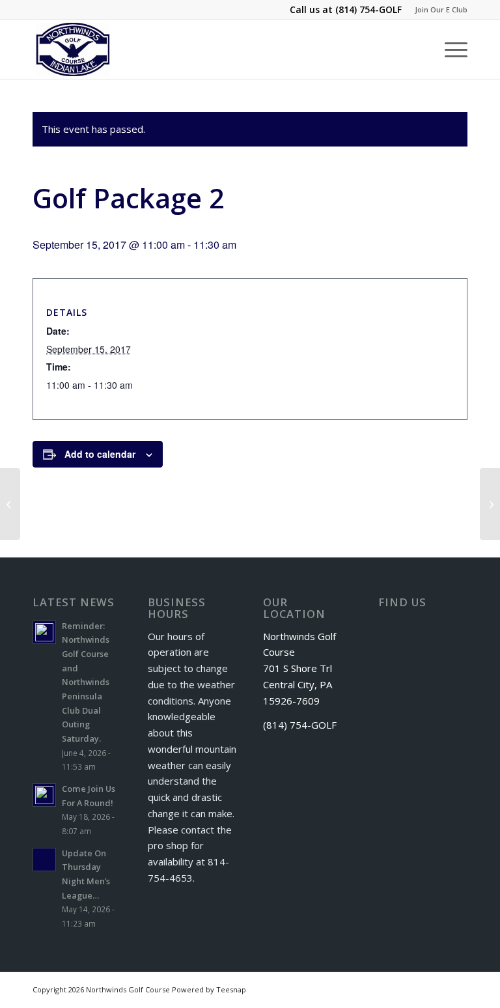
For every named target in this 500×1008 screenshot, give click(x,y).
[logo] (73, 49)
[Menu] (449, 49)
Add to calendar (99, 453)
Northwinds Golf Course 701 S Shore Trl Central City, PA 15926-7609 (299, 668)
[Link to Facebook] (399, 988)
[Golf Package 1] (10, 504)
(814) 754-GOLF (368, 9)
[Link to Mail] (457, 988)
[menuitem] (437, 10)
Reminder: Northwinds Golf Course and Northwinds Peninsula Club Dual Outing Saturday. (85, 682)
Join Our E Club (441, 9)
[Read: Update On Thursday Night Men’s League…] (44, 859)
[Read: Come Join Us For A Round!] (44, 795)
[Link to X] (418, 988)
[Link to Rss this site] (438, 988)
